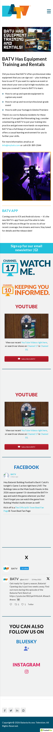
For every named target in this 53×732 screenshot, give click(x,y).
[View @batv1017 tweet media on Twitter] (18, 599)
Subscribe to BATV (28, 359)
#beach (46, 596)
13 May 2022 (36, 579)
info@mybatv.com (11, 145)
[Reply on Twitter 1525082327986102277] (11, 604)
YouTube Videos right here (34, 342)
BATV (13, 474)
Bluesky (26, 641)
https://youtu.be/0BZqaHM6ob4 (26, 596)
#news (13, 599)
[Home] (16, 11)
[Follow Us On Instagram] (27, 672)
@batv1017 (24, 579)
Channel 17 (32, 346)
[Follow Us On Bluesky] (27, 649)
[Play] (26, 326)
